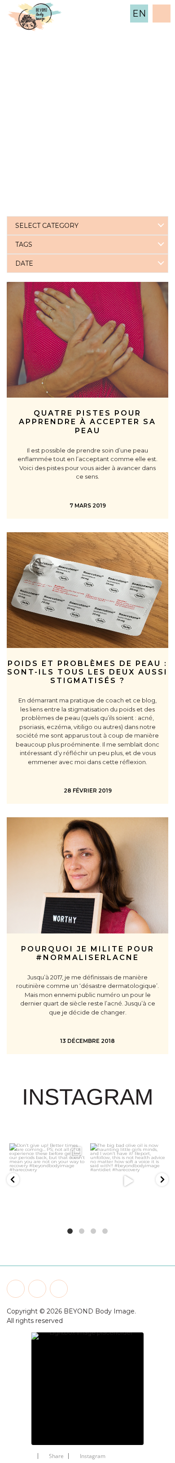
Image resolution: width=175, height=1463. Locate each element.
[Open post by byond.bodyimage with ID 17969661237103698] (47, 1181)
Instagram (92, 1456)
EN (139, 13)
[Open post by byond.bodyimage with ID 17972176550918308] (128, 1181)
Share (56, 1456)
